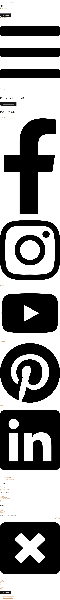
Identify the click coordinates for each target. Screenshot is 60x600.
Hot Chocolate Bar (5, 498)
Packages (2, 581)
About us (2, 511)
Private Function (4, 488)
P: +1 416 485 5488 (8, 598)
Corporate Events (4, 489)
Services (2, 582)
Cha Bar (2, 496)
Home (1, 580)
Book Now (2, 512)
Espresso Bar (3, 497)
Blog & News (3, 500)
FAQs (1, 510)
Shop (1, 501)
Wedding (2, 487)
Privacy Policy (56, 517)
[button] (30, 5)
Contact (2, 509)
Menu (1, 499)
